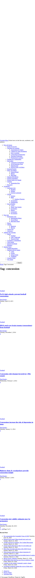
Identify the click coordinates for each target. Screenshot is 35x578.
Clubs (12, 251)
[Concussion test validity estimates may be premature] (17, 514)
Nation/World (14, 172)
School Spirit (14, 255)
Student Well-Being (12, 177)
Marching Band (15, 221)
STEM (9, 194)
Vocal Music (14, 220)
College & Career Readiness (19, 151)
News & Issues (8, 145)
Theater (9, 224)
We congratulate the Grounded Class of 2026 (16, 536)
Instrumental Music (16, 218)
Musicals (13, 226)
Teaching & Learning (13, 148)
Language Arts (11, 188)
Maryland (13, 175)
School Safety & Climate (14, 180)
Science (13, 196)
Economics (14, 208)
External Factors (11, 169)
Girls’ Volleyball (15, 237)
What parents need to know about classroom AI (17, 552)
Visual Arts (10, 229)
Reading (13, 189)
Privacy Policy (8, 572)
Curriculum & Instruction (18, 154)
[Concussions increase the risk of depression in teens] (17, 417)
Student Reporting (12, 248)
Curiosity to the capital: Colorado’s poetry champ (17, 563)
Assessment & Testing (17, 150)
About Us (6, 571)
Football (13, 235)
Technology (14, 200)
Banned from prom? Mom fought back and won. (17, 539)
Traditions (13, 256)
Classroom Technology (17, 162)
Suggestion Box (15, 183)
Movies (13, 228)
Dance (9, 223)
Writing (13, 191)
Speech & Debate (12, 243)
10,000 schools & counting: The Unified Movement (18, 542)
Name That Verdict (16, 207)
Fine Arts (6, 215)
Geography (14, 212)
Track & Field (15, 239)
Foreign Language (16, 193)
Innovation (10, 161)
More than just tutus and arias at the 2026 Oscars (17, 549)
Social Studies (11, 204)
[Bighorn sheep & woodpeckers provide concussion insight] (17, 465)
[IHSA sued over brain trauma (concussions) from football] (17, 320)
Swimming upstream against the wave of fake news (18, 566)
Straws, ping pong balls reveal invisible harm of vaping (19, 555)
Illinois (13, 173)
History (13, 210)
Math (12, 197)
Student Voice (7, 247)
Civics (12, 205)
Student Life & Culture (13, 250)
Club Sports (10, 242)
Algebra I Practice (19, 199)
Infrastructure (14, 165)
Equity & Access (12, 146)
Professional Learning (17, 158)
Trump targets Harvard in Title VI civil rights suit (17, 545)
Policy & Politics (12, 170)
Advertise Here (8, 574)
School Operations (12, 178)
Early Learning (15, 153)
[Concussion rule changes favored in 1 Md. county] (17, 369)
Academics (7, 186)
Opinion (9, 181)
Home (2, 264)
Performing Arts (11, 216)
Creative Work (11, 258)
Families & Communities (14, 159)
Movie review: (10, 558)
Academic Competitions (14, 240)
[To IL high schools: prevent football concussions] (17, 289)
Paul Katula (3, 299)
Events (13, 253)
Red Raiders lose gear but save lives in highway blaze (19, 560)
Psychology (14, 213)
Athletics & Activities (10, 232)
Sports (9, 234)
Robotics (9, 245)
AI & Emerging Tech (17, 164)
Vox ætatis (10, 259)
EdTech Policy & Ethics (17, 167)
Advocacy (10, 231)
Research (9, 185)
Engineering (14, 202)
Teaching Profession (16, 156)
